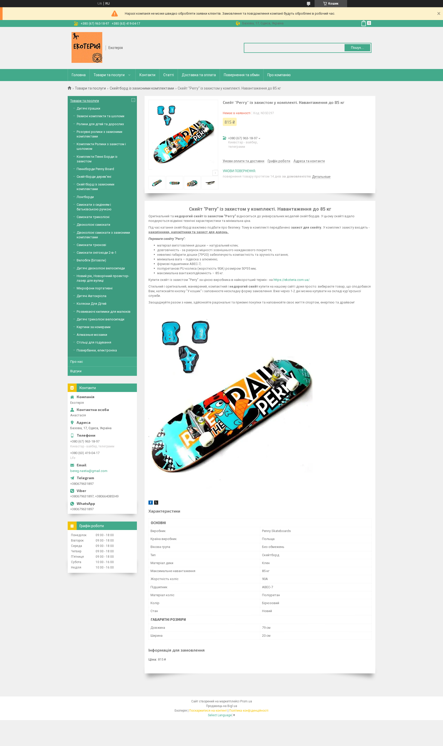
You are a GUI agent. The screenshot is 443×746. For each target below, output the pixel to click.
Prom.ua (246, 701)
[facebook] (150, 503)
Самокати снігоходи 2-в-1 (96, 252)
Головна (79, 75)
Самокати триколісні (93, 217)
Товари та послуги (109, 75)
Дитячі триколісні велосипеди (100, 319)
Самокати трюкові (91, 245)
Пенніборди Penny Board (95, 169)
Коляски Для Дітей (91, 304)
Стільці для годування (94, 342)
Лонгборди (85, 197)
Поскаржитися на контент (208, 710)
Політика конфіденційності (248, 710)
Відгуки (76, 371)
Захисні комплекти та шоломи (100, 116)
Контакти (147, 75)
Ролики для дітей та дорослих (100, 124)
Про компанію (279, 75)
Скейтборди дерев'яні (94, 177)
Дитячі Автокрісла (91, 296)
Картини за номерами (93, 327)
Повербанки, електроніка (97, 350)
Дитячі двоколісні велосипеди (101, 268)
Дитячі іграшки (88, 108)
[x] (156, 503)
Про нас (76, 362)
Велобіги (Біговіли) (91, 260)
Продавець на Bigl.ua (221, 706)
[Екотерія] (87, 47)
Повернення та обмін (241, 75)
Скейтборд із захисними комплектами (142, 88)
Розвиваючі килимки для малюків (103, 311)
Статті (168, 75)
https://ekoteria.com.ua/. (292, 280)
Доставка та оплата (199, 75)
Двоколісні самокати (93, 225)
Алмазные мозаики (92, 335)
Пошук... (357, 48)
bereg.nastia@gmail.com (88, 471)
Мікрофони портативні (95, 288)
